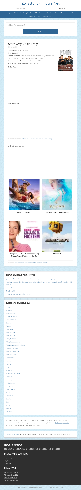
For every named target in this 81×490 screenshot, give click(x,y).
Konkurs (9, 377)
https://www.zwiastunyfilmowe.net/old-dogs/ (37, 139)
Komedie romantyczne (13, 373)
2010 (49, 449)
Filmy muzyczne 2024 (11, 480)
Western (9, 408)
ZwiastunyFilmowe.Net (41, 3)
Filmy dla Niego (19, 263)
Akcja (8, 307)
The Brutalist (10, 291)
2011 (45, 449)
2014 (32, 449)
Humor (8, 364)
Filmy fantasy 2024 (10, 477)
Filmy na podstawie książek (15, 345)
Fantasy (8, 326)
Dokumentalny (11, 320)
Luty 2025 (7, 461)
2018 (14, 449)
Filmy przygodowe (12, 348)
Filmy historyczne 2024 (12, 472)
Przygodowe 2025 (56, 13)
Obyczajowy (10, 389)
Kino (7, 367)
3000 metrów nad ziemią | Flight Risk (18, 294)
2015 (27, 449)
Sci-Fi (8, 392)
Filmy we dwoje (11, 354)
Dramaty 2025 (48, 16)
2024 (6, 449)
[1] (9, 146)
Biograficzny (10, 313)
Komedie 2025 (44, 13)
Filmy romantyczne (12, 351)
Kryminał (9, 380)
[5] (15, 146)
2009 (53, 449)
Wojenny (9, 411)
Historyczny (10, 358)
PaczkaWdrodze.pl (12, 434)
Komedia (45, 263)
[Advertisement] (40, 164)
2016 (23, 449)
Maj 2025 (7, 463)
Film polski (10, 329)
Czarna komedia (11, 316)
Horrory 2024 (69, 13)
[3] (12, 146)
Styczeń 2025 (8, 458)
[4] (13, 146)
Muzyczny (9, 386)
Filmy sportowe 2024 (11, 475)
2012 (40, 449)
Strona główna (21, 8)
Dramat (8, 323)
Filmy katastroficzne (13, 342)
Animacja (9, 310)
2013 (36, 449)
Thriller (8, 405)
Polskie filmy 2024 (35, 16)
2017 (19, 449)
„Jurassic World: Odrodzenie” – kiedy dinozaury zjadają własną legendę (30, 279)
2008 (58, 449)
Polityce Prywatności (62, 423)
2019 (10, 449)
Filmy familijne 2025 (30, 13)
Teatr (7, 402)
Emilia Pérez (10, 288)
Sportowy (9, 399)
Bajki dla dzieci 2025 (15, 13)
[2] (10, 146)
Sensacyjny (10, 396)
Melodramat (10, 383)
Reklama (62, 8)
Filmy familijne (37, 263)
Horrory (9, 361)
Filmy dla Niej (28, 263)
